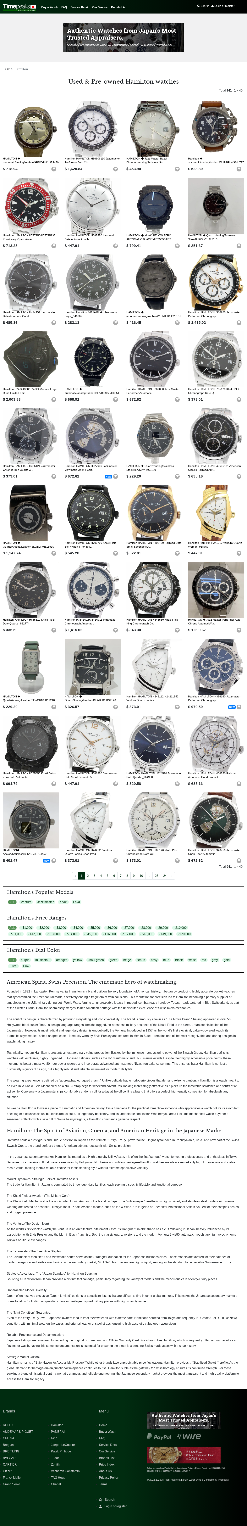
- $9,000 (162, 927)
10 (141, 875)
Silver (13, 966)
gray (215, 960)
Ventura (26, 902)
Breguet (8, 1444)
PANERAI (58, 1431)
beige (127, 960)
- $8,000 (145, 927)
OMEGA (8, 1438)
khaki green (96, 960)
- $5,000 (94, 927)
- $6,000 (111, 927)
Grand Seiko (11, 1484)
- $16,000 (109, 934)
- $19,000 (165, 934)
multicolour (42, 960)
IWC (54, 1438)
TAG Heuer (58, 1477)
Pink (26, 966)
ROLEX (8, 1425)
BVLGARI (9, 1458)
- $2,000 (43, 927)
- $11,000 (15, 934)
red (204, 960)
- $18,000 (146, 934)
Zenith (55, 1464)
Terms (103, 1484)
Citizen (8, 1471)
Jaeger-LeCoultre (63, 1444)
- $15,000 (90, 934)
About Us (105, 1471)
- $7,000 (128, 927)
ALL (12, 902)
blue (166, 960)
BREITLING (11, 1451)
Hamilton (57, 1425)
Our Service (99, 7)
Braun (141, 960)
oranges (61, 960)
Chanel (56, 1484)
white (192, 960)
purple (25, 960)
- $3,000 (60, 927)
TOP (6, 69)
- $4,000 (77, 927)
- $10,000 (180, 927)
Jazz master (45, 902)
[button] (54, 169)
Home (103, 1425)
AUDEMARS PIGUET (18, 1431)
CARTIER (10, 1464)
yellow (77, 960)
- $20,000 (184, 934)
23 (156, 875)
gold (227, 960)
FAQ (64, 7)
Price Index (106, 1464)
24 (165, 875)
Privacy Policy (108, 1477)
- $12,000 (34, 934)
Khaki (63, 902)
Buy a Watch (49, 7)
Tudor (55, 1458)
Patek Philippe (61, 1451)
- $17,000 (128, 934)
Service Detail (80, 7)
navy (154, 960)
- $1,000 (26, 927)
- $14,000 (71, 934)
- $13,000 (53, 934)
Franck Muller (12, 1477)
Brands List (118, 7)
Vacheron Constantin (65, 1471)
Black (179, 960)
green (114, 960)
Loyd (76, 902)
